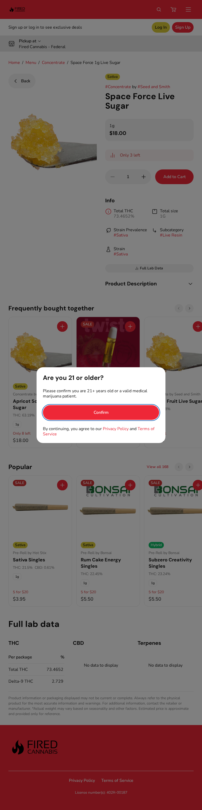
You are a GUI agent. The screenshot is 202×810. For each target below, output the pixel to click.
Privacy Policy (116, 429)
